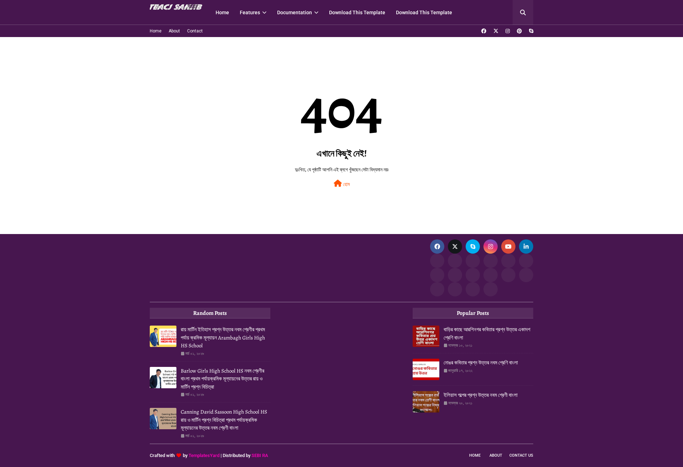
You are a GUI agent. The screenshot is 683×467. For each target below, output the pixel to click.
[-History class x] (437, 275)
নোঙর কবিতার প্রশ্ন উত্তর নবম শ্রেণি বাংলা (481, 362)
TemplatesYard (204, 455)
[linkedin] (526, 246)
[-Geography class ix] (508, 275)
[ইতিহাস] (455, 261)
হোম (346, 184)
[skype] (530, 31)
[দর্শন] (526, 275)
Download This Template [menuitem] (357, 12)
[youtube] (508, 246)
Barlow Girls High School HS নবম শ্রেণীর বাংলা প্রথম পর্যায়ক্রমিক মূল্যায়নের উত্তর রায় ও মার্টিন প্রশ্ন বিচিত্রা (222, 378)
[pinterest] (519, 31)
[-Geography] (473, 275)
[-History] (490, 261)
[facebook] (484, 31)
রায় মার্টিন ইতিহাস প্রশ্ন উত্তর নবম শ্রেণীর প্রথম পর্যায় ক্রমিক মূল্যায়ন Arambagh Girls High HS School (223, 337)
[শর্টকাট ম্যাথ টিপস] (490, 289)
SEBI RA (260, 455)
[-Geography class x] (490, 275)
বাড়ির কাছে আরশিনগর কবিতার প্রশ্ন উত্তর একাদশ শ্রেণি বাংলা (487, 333)
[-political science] (473, 289)
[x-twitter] (496, 31)
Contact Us (521, 455)
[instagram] (508, 31)
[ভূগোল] (455, 275)
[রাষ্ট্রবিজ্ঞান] (455, 289)
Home (156, 30)
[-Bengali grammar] (437, 261)
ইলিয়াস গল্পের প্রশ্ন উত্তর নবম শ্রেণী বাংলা (481, 395)
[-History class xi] (526, 261)
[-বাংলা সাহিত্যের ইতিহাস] (473, 261)
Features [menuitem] (250, 12)
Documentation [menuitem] (294, 12)
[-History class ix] (508, 261)
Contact (195, 30)
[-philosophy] (437, 289)
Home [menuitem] (222, 12)
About (174, 30)
